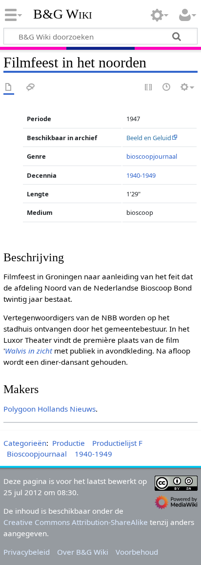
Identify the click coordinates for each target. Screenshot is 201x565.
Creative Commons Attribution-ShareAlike (75, 522)
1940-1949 (141, 175)
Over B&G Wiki (82, 552)
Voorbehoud (137, 552)
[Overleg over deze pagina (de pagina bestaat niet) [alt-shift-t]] (30, 87)
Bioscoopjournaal (37, 454)
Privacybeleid (26, 552)
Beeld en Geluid (148, 137)
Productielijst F (117, 443)
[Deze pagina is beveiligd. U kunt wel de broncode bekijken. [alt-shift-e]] (148, 87)
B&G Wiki (62, 14)
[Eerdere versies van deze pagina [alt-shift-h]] (166, 87)
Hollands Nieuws (67, 409)
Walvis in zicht (28, 351)
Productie (68, 443)
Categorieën (24, 443)
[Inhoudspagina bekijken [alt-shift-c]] (8, 87)
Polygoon (19, 409)
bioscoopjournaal (151, 156)
